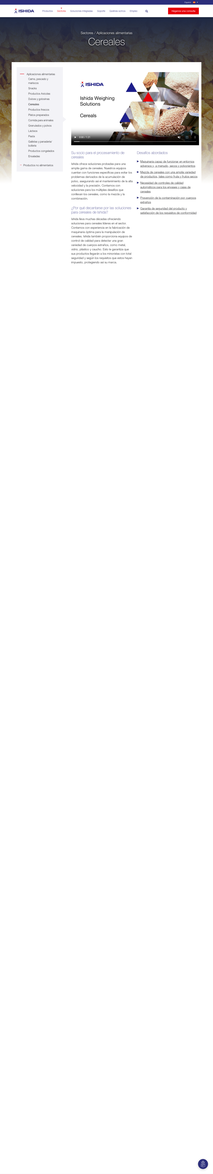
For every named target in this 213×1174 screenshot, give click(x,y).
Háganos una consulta (183, 10)
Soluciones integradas (81, 10)
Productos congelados (41, 150)
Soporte (101, 10)
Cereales (33, 104)
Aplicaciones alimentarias (41, 74)
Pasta (31, 136)
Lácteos (32, 130)
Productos (47, 10)
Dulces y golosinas (39, 98)
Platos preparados (38, 114)
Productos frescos (38, 109)
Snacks (32, 88)
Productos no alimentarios (38, 165)
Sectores (61, 10)
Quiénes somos (117, 10)
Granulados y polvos (40, 125)
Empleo (133, 10)
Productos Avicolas (39, 93)
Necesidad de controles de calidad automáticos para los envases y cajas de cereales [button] (165, 187)
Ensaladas (34, 156)
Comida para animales (40, 120)
